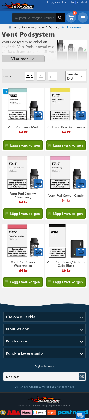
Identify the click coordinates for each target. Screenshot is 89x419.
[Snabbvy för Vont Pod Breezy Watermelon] (38, 252)
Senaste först (76, 76)
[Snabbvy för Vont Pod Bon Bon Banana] (81, 115)
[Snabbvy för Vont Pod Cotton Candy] (81, 183)
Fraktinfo (68, 2)
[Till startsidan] (44, 398)
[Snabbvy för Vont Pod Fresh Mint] (38, 115)
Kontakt (82, 2)
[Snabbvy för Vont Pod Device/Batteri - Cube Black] (81, 252)
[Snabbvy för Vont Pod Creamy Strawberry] (38, 183)
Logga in (53, 2)
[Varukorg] (71, 19)
